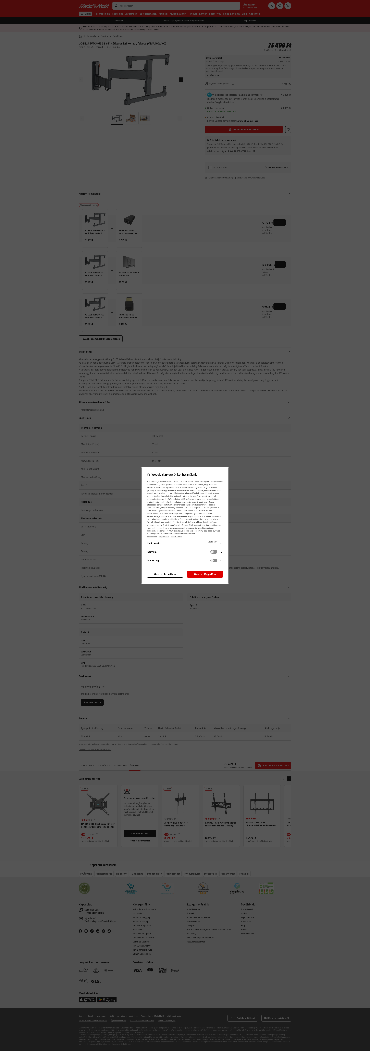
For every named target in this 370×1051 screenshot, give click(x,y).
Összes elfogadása (205, 574)
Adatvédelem (152, 536)
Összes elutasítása (165, 574)
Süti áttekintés (176, 536)
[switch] (213, 552)
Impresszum (164, 536)
